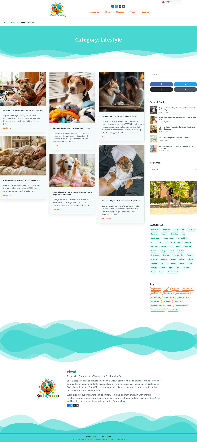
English (168, 2)
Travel (153, 272)
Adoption (166, 230)
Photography (178, 255)
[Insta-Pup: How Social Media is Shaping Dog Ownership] (23, 89)
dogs (166, 289)
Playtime (190, 255)
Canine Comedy (169, 297)
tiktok (163, 268)
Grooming (187, 247)
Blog (107, 12)
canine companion (182, 293)
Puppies (164, 259)
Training (186, 268)
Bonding (164, 234)
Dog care (169, 306)
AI (183, 230)
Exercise (188, 242)
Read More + (7, 128)
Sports (173, 263)
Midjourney (155, 255)
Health (153, 251)
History (162, 251)
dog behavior (156, 289)
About (145, 12)
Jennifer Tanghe (107, 440)
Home (6, 22)
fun (171, 247)
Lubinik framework (94, 440)
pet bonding (155, 297)
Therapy (154, 268)
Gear (178, 247)
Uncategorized (173, 272)
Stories (181, 263)
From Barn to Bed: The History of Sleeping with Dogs (21, 180)
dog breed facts (156, 306)
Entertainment (176, 242)
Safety (181, 259)
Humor (171, 251)
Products (154, 259)
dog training (167, 301)
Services (164, 263)
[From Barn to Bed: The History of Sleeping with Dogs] (23, 156)
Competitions (182, 238)
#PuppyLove (182, 297)
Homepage (93, 12)
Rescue (173, 259)
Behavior (154, 234)
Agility (176, 230)
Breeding (174, 234)
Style (190, 263)
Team (133, 12)
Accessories (155, 230)
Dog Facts (175, 289)
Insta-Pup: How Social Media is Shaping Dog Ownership (23, 110)
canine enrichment (157, 310)
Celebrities (155, 238)
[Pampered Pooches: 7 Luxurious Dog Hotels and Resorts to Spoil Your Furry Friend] (72, 170)
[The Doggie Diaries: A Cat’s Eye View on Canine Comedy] (72, 97)
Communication (168, 238)
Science (190, 259)
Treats (161, 272)
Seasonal (154, 263)
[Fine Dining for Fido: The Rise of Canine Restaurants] (121, 92)
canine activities (182, 306)
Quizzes (120, 12)
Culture (153, 242)
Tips (170, 268)
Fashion (154, 247)
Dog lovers (155, 301)
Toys (177, 268)
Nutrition (166, 255)
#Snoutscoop (167, 293)
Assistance (191, 230)
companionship (188, 289)
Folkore (163, 247)
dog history (155, 293)
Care (183, 234)
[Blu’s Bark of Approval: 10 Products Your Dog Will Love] (121, 170)
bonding (178, 301)
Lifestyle (181, 251)
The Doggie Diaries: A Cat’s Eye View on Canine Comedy (72, 128)
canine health (173, 310)
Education (163, 242)
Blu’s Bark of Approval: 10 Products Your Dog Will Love (121, 201)
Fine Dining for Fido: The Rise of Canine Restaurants (120, 116)
